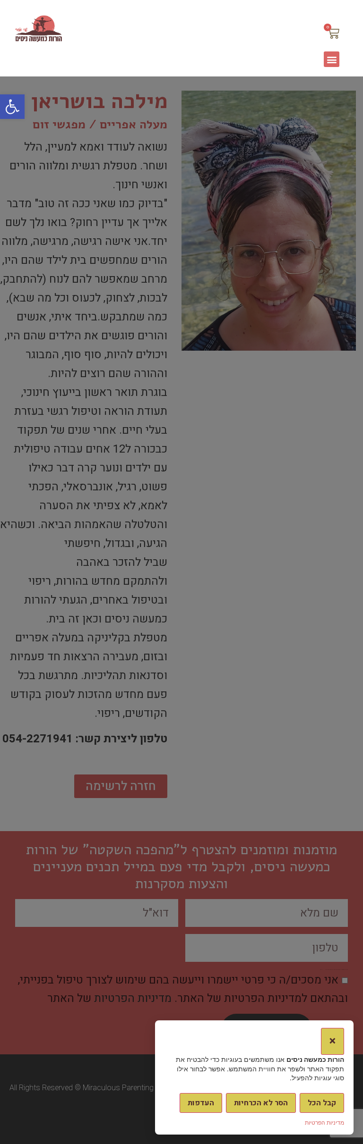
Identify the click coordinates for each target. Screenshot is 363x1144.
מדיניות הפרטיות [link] (324, 1122)
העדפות (201, 1103)
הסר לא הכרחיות (261, 1103)
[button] (12, 106)
